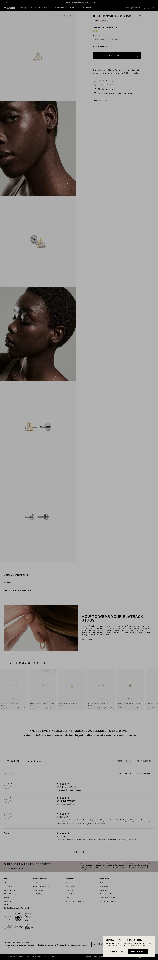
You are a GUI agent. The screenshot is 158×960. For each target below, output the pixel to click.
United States (116, 951)
